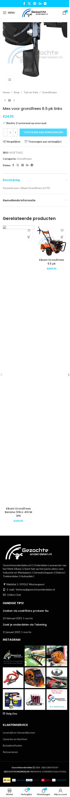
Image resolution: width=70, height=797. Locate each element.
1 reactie (28, 618)
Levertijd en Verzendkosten (19, 732)
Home (6, 92)
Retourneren (10, 752)
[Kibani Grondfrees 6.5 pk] (51, 241)
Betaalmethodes (12, 745)
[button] (29, 237)
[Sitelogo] (35, 12)
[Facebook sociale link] (24, 3)
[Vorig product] (5, 100)
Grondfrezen (49, 92)
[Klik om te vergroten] (10, 79)
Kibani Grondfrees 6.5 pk (51, 261)
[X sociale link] (29, 3)
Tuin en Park (31, 92)
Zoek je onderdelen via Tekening (25, 624)
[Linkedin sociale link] (40, 3)
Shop (17, 92)
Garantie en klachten (15, 739)
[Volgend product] (14, 100)
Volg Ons (11, 713)
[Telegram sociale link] (45, 3)
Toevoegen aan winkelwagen (43, 132)
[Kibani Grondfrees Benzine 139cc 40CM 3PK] (18, 365)
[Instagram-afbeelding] (13, 656)
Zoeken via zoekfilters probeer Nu (26, 611)
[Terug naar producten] (9, 100)
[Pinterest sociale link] (34, 3)
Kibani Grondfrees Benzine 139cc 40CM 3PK (18, 512)
